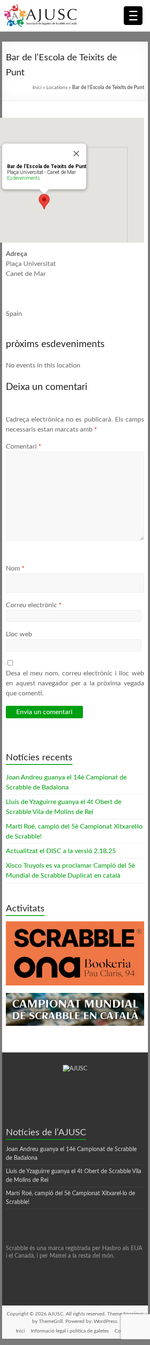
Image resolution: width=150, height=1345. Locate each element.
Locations (57, 87)
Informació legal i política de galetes (70, 1330)
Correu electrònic (34, 605)
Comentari (23, 446)
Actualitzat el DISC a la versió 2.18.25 (61, 851)
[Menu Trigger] (133, 15)
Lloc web (19, 634)
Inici (37, 87)
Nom (15, 568)
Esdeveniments (23, 178)
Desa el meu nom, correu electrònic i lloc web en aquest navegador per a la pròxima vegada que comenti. (75, 683)
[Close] (76, 154)
